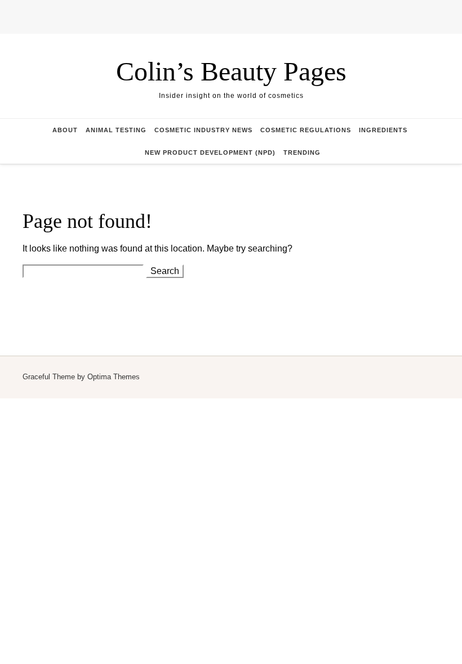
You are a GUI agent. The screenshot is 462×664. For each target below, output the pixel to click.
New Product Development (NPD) (210, 152)
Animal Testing (116, 130)
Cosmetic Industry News (203, 130)
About (65, 130)
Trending (302, 152)
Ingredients (383, 130)
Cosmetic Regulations (305, 130)
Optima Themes (113, 377)
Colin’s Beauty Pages (231, 71)
